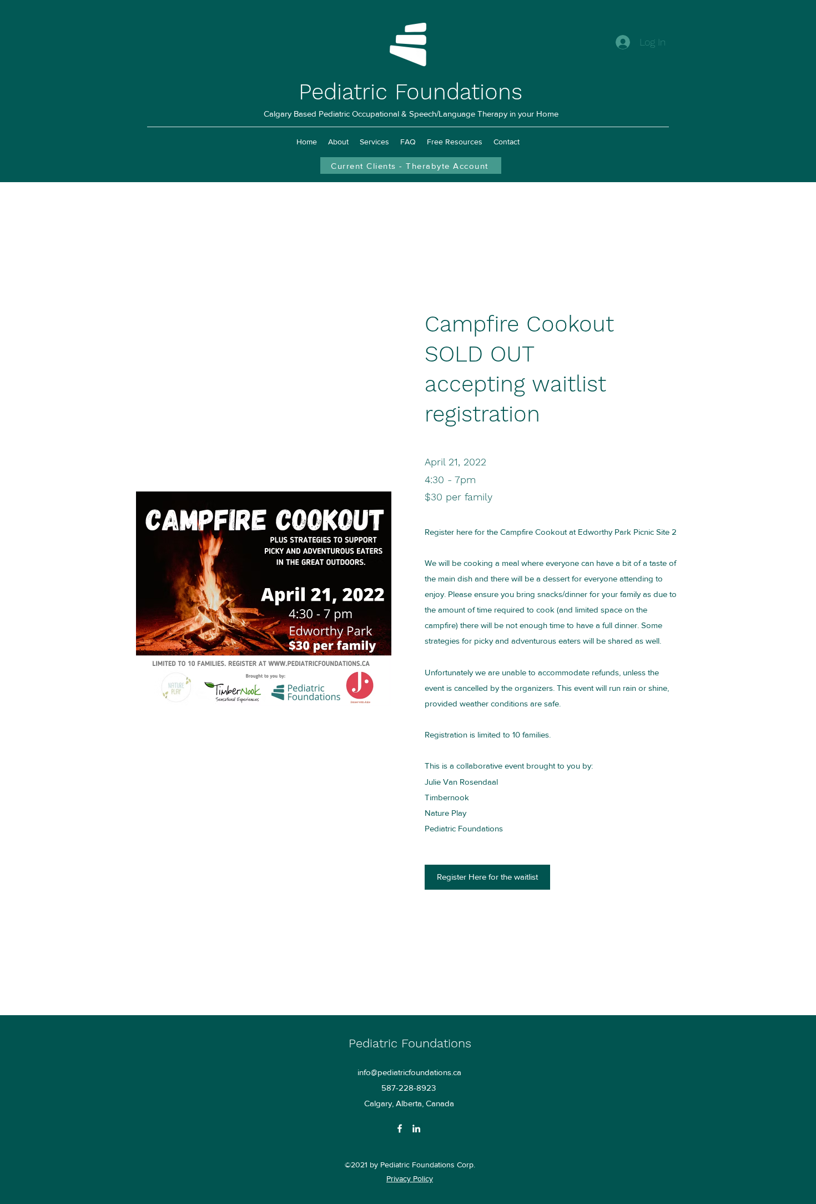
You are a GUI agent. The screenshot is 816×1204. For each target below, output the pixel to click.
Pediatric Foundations (410, 92)
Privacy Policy (409, 1178)
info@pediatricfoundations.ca (409, 1072)
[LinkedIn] (416, 1128)
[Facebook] (399, 1128)
